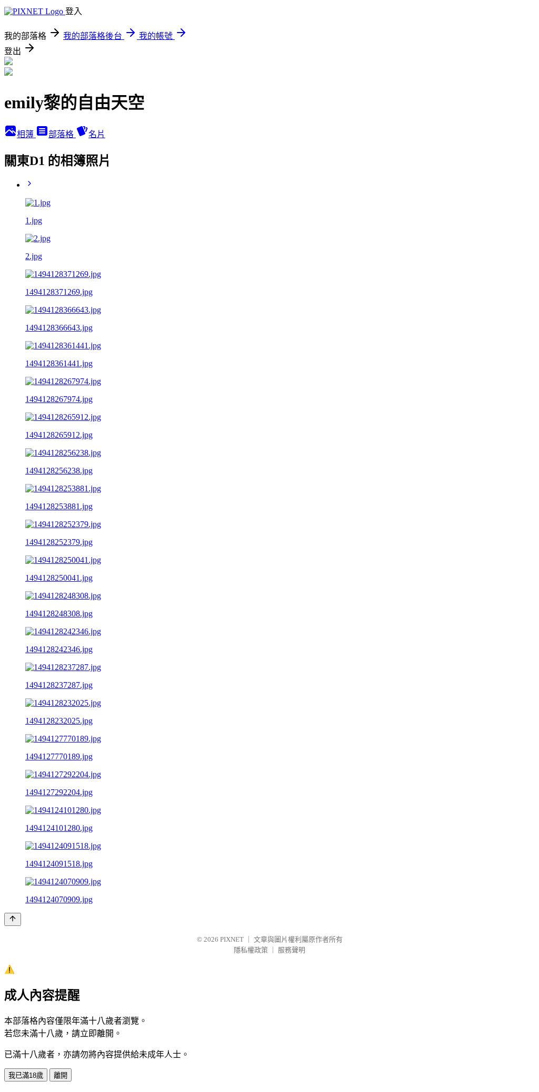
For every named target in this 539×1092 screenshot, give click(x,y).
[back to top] (12, 919)
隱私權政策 (251, 950)
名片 (96, 134)
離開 (60, 1075)
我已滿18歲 (25, 1075)
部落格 (62, 134)
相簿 (26, 134)
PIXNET (232, 939)
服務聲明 (291, 950)
